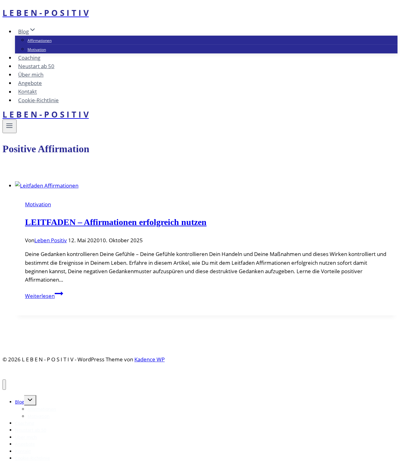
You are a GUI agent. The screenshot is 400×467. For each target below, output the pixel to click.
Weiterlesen (44, 295)
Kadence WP (149, 359)
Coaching (29, 57)
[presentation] (206, 185)
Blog (19, 402)
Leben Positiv (50, 240)
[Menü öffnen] (9, 126)
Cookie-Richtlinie (38, 100)
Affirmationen (40, 40)
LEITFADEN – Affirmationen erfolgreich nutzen (116, 222)
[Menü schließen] (4, 384)
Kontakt (27, 91)
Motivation (37, 49)
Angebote (30, 83)
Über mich (30, 74)
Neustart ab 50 (36, 66)
